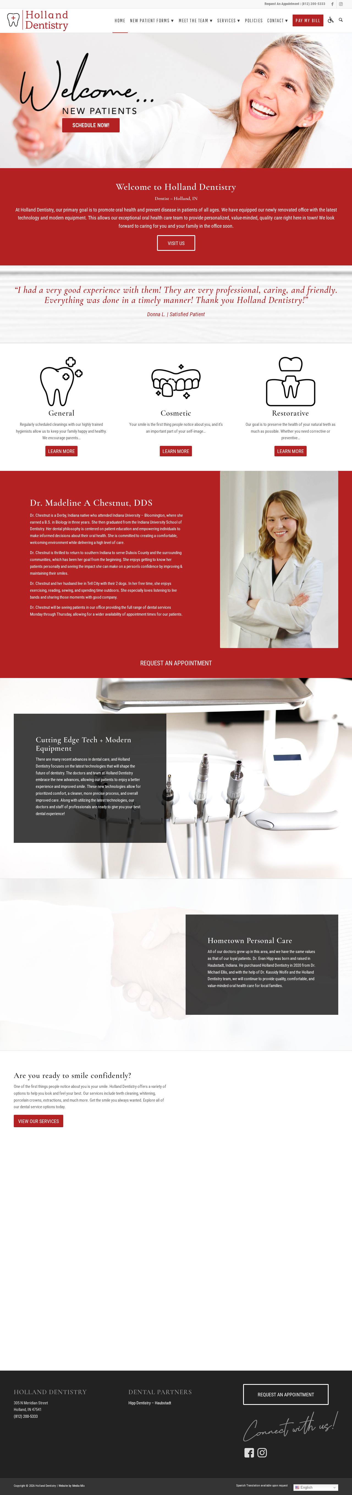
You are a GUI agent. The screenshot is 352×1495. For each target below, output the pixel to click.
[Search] (341, 21)
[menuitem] (120, 21)
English (305, 1487)
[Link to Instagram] (341, 4)
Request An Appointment (282, 4)
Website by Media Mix (72, 1486)
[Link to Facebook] (332, 4)
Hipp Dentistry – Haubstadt (149, 1402)
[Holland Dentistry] (37, 21)
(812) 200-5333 (313, 4)
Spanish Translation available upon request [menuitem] (262, 1485)
